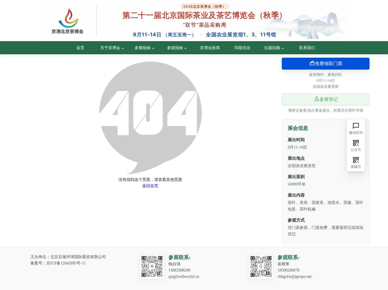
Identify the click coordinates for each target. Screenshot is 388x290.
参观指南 (175, 47)
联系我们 (307, 47)
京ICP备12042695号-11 (66, 263)
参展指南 (143, 47)
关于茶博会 (110, 47)
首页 (80, 47)
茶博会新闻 (210, 47)
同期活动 (242, 47)
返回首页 (150, 186)
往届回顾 (272, 47)
